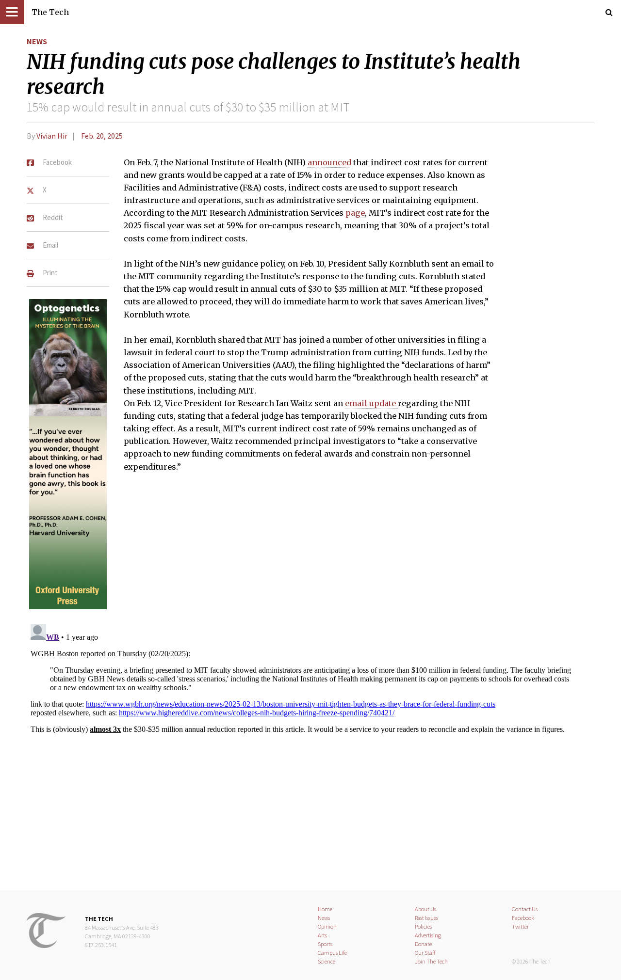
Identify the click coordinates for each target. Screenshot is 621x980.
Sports (325, 944)
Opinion (327, 926)
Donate (423, 944)
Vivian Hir (51, 136)
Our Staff (425, 952)
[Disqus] (310, 741)
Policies (423, 926)
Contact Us (525, 909)
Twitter (520, 926)
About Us (425, 909)
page (355, 213)
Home (325, 909)
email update (371, 403)
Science (326, 961)
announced (329, 162)
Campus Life (332, 952)
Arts (322, 935)
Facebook (523, 917)
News (37, 41)
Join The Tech (431, 961)
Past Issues (426, 917)
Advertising (428, 935)
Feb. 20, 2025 (102, 136)
